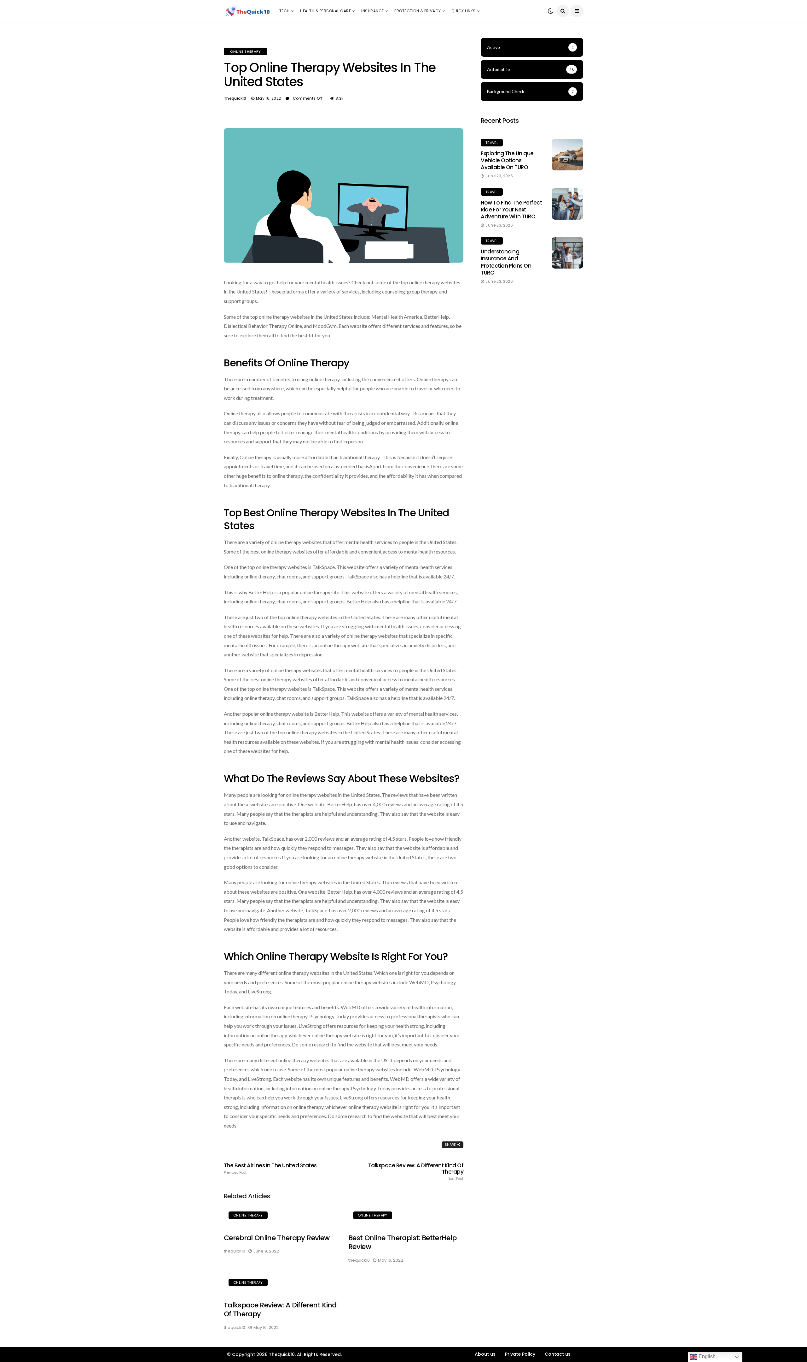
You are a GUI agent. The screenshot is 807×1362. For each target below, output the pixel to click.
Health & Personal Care (325, 11)
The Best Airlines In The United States (270, 1168)
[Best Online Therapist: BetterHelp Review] (405, 1216)
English (706, 1356)
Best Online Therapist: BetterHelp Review (402, 1242)
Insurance (372, 11)
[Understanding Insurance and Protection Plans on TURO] (567, 253)
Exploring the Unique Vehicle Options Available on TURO (507, 160)
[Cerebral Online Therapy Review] (281, 1216)
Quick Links (463, 11)
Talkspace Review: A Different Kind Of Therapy (415, 1171)
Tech (284, 11)
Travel (491, 142)
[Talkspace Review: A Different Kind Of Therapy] (281, 1283)
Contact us (558, 1354)
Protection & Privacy (417, 11)
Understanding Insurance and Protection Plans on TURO (506, 262)
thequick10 (235, 98)
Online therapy (245, 51)
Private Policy (520, 1354)
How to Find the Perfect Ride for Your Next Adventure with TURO (511, 209)
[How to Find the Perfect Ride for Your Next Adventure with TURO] (567, 204)
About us (485, 1354)
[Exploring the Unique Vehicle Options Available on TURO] (567, 154)
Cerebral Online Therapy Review (276, 1238)
